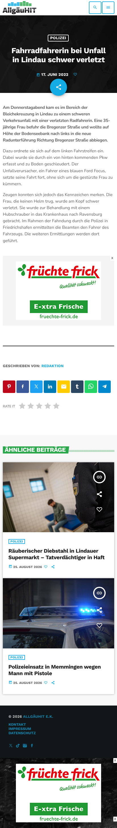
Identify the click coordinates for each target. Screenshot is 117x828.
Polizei (58, 38)
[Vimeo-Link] (19, 7)
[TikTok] (18, 746)
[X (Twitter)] (11, 746)
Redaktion (52, 366)
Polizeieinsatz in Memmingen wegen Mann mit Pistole (55, 670)
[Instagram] (25, 746)
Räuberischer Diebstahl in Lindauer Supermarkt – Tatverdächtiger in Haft (57, 554)
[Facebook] (32, 746)
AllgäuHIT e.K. (38, 717)
